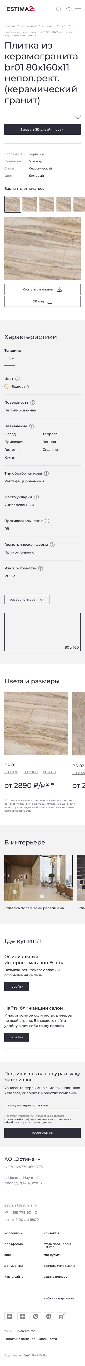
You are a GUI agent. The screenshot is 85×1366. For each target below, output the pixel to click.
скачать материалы (59, 1269)
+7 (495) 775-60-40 (20, 1216)
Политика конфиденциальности (30, 1342)
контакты (51, 1236)
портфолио (13, 1247)
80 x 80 (49, 772)
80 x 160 (31, 772)
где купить (52, 1258)
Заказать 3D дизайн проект (42, 129)
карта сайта (13, 1280)
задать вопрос (55, 1280)
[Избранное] (69, 9)
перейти (17, 986)
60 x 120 (11, 772)
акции (9, 1258)
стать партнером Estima (57, 1248)
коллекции (13, 1236)
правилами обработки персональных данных (37, 1124)
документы (13, 1269)
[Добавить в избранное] (78, 117)
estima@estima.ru (20, 1209)
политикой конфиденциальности (30, 1122)
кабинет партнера (59, 1302)
